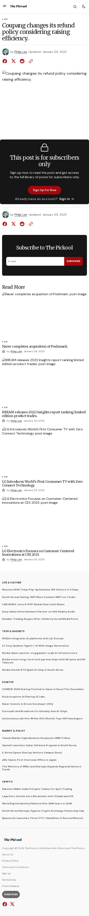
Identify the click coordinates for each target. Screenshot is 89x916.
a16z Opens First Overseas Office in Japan (29, 759)
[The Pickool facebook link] (5, 904)
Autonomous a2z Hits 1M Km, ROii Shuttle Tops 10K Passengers (42, 718)
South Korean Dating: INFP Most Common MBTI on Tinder (39, 597)
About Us (7, 854)
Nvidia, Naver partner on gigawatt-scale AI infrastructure (39, 653)
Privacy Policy (10, 860)
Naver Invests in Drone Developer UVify (27, 703)
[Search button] (75, 6)
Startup (7, 682)
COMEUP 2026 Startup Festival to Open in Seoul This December (43, 689)
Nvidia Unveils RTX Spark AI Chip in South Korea (32, 669)
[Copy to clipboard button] (30, 61)
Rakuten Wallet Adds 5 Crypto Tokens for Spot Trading (37, 789)
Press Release (10, 886)
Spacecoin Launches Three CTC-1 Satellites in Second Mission (42, 818)
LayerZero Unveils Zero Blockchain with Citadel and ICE (37, 796)
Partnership (9, 879)
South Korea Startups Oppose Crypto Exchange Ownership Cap (43, 810)
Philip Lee (20, 52)
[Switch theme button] (83, 6)
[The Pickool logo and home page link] (18, 7)
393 (6, 20)
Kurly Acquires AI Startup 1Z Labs (23, 696)
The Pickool (78, 848)
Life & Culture (11, 582)
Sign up (6, 873)
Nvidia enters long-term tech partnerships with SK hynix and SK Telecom (43, 661)
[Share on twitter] (13, 61)
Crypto (7, 781)
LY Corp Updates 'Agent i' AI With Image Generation (35, 645)
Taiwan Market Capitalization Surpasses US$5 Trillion (36, 738)
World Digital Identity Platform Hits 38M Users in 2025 (37, 803)
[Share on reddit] (22, 61)
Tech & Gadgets (13, 631)
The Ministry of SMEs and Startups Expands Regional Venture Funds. (41, 768)
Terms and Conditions (15, 867)
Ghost (61, 848)
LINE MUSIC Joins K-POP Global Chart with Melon (33, 604)
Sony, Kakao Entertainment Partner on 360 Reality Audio (38, 611)
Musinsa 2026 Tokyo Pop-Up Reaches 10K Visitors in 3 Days (40, 589)
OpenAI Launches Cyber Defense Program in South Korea (39, 745)
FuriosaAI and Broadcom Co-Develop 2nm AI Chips (34, 711)
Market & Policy (13, 730)
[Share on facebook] (5, 61)
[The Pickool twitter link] (11, 904)
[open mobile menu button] (4, 7)
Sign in (64, 199)
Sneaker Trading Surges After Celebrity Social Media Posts (40, 618)
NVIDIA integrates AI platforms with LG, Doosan (33, 638)
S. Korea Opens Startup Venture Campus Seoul (32, 752)
